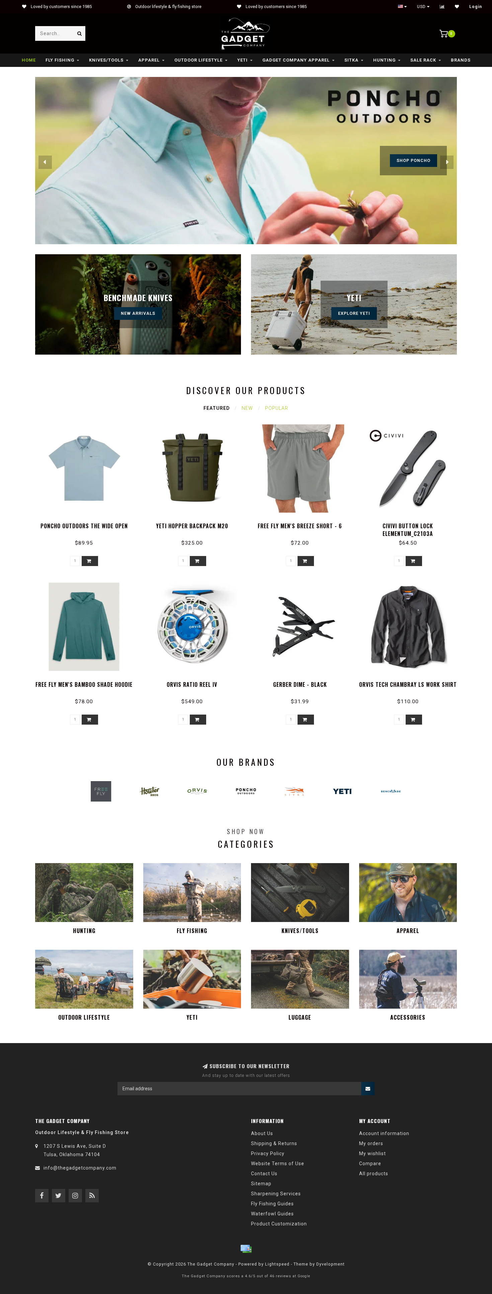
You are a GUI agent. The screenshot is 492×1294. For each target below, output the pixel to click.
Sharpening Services (276, 1193)
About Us (262, 1133)
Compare (370, 1163)
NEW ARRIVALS (138, 313)
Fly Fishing (60, 60)
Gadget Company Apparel (296, 60)
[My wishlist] (457, 6)
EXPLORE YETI (354, 313)
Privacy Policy (267, 1153)
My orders (371, 1143)
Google (304, 1276)
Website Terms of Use (277, 1163)
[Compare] (442, 6)
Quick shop (87, 523)
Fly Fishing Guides (272, 1203)
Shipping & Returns (274, 1143)
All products (373, 1173)
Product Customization (279, 1223)
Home (29, 60)
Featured (216, 408)
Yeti (242, 60)
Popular (276, 408)
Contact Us (264, 1173)
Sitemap (261, 1183)
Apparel (149, 60)
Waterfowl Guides (272, 1213)
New (247, 408)
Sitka (351, 60)
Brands (461, 60)
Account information (384, 1133)
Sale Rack (423, 60)
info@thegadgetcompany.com (80, 1168)
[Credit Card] (246, 1249)
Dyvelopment (330, 1264)
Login (475, 6)
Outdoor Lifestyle (198, 60)
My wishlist (372, 1153)
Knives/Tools (106, 60)
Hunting (384, 60)
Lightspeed (277, 1264)
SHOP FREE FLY (413, 160)
